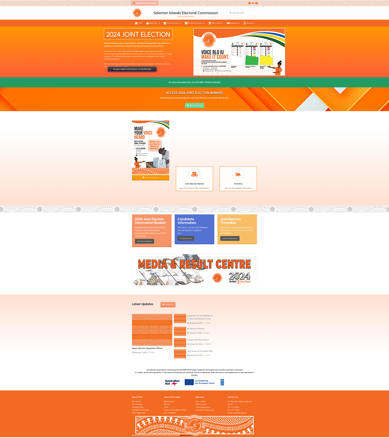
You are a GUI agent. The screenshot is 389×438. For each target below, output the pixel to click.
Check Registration (203, 407)
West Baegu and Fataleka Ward (200, 351)
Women (167, 404)
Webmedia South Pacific (186, 435)
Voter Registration (139, 413)
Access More (169, 304)
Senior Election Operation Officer (147, 348)
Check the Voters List (152, 177)
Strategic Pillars (138, 407)
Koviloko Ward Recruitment (198, 340)
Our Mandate (137, 404)
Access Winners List (196, 105)
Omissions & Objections (205, 410)
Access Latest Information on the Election (132, 69)
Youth (166, 407)
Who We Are (136, 401)
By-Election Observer (196, 328)
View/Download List (186, 238)
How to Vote (200, 401)
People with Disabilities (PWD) (175, 410)
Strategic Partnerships (140, 410)
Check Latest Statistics (185, 16)
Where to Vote (201, 404)
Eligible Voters (169, 401)
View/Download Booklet (144, 241)
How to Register (170, 413)
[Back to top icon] (255, 435)
